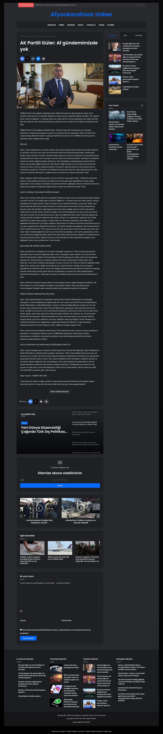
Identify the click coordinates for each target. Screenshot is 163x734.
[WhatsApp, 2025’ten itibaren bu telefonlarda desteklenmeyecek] (56, 702)
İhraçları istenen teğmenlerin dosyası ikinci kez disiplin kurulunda (131, 69)
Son (125, 35)
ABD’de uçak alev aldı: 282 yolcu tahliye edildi (58, 558)
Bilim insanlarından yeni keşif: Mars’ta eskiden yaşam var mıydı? (71, 678)
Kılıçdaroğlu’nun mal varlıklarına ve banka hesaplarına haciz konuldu (131, 47)
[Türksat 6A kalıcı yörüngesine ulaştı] (56, 668)
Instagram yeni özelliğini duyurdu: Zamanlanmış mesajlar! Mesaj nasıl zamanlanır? (71, 691)
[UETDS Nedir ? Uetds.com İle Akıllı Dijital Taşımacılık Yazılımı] (117, 115)
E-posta (23, 620)
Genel (24, 423)
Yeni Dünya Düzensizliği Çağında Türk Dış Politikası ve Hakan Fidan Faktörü (60, 5)
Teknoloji (91, 25)
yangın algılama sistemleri (81, 722)
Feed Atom (93, 715)
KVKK (88, 731)
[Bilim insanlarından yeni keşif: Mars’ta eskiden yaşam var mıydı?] (56, 678)
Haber (61, 25)
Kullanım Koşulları (97, 731)
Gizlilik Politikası (72, 731)
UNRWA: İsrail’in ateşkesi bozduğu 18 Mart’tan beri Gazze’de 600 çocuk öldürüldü (30, 560)
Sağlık (80, 25)
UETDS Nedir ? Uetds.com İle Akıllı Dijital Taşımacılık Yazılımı (116, 125)
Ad (21, 611)
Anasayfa (51, 25)
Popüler (112, 35)
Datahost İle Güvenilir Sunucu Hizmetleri (39, 430)
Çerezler (82, 731)
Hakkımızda (55, 731)
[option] (60, 431)
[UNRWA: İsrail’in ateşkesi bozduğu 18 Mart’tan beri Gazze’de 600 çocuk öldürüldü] (32, 548)
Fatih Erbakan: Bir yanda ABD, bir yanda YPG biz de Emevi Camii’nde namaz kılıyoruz (132, 58)
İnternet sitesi (66, 620)
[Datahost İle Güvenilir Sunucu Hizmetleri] (117, 138)
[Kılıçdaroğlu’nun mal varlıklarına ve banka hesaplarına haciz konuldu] (115, 47)
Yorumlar (138, 35)
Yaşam (101, 25)
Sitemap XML (61, 715)
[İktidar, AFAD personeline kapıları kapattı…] (115, 80)
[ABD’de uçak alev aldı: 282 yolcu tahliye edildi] (60, 548)
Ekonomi (71, 25)
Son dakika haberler (60, 391)
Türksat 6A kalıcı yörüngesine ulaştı (71, 666)
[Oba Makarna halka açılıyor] (115, 90)
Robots (78, 715)
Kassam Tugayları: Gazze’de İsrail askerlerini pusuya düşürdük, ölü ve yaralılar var (87, 559)
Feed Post (102, 715)
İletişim (110, 25)
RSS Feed (71, 715)
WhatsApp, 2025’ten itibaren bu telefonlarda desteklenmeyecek (71, 703)
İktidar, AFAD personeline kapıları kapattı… (131, 79)
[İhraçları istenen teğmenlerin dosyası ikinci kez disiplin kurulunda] (115, 69)
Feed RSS (85, 715)
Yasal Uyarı (108, 731)
